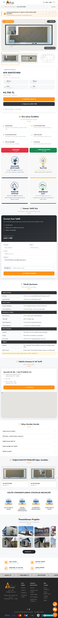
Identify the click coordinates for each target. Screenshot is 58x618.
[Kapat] (55, 12)
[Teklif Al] (54, 2)
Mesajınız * (6, 257)
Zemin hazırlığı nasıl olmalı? (10, 446)
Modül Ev (46, 575)
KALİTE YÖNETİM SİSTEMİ (8, 508)
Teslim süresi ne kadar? (9, 431)
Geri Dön (53, 7)
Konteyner (30, 575)
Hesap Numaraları (46, 588)
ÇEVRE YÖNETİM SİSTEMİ (49, 508)
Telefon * (31, 245)
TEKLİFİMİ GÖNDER (30, 273)
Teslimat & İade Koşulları (34, 591)
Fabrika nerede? (7, 451)
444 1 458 (8, 238)
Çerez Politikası (33, 597)
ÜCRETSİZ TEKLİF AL (30, 99)
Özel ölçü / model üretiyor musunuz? (13, 436)
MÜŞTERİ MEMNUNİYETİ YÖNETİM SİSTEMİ (22, 509)
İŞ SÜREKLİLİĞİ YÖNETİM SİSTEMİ (35, 508)
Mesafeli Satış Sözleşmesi (33, 600)
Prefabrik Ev (13, 575)
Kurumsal (32, 588)
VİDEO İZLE (52, 21)
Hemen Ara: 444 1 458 (30, 104)
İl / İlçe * (6, 251)
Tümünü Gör (28, 551)
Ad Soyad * (6, 245)
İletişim (45, 600)
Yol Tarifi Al (30, 387)
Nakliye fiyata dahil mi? (9, 441)
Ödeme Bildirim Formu (47, 593)
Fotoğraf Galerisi (46, 597)
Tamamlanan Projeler (24, 596)
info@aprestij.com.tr (11, 592)
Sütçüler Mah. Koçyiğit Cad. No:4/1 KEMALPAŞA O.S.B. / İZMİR (11, 597)
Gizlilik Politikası (34, 594)
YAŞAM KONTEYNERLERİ (9, 7)
